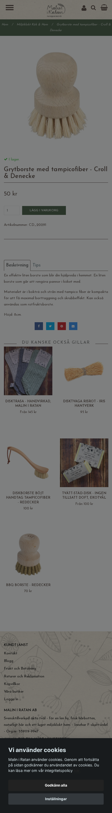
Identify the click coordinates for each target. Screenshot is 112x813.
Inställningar (56, 799)
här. (77, 770)
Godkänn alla (56, 785)
